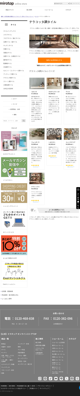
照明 (19, 347)
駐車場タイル (7, 63)
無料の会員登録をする (54, 60)
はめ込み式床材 (8, 88)
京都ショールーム (57, 357)
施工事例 (38, 342)
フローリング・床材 (7, 370)
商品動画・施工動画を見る (10, 295)
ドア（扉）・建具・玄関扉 (7, 360)
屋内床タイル (7, 60)
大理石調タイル (8, 85)
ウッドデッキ (5, 367)
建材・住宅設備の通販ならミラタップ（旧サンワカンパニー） (17, 16)
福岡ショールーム (57, 360)
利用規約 (4, 386)
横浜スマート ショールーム (56, 368)
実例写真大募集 (40, 345)
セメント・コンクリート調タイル (13, 71)
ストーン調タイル (8, 81)
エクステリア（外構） (8, 364)
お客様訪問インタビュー (40, 353)
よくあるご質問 (7, 298)
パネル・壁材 (22, 355)
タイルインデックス (9, 31)
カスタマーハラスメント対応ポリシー (14, 388)
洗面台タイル (7, 53)
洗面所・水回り (6, 347)
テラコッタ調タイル (9, 78)
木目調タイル (7, 67)
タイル (36, 16)
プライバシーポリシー (44, 386)
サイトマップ (44, 388)
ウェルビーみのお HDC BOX (57, 372)
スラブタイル (7, 35)
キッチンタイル (8, 45)
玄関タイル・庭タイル (10, 42)
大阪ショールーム (57, 348)
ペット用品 (21, 349)
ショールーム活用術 (58, 342)
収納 (2, 373)
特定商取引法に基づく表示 (26, 386)
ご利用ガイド (33, 388)
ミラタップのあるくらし (40, 349)
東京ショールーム (57, 345)
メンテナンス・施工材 (25, 364)
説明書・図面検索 (7, 291)
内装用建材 (21, 352)
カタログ (68, 10)
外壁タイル (6, 49)
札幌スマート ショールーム (56, 363)
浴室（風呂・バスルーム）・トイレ (7, 356)
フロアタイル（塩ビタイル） (12, 38)
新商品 (3, 344)
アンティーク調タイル (10, 74)
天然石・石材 (22, 361)
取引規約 (12, 386)
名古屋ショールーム (58, 354)
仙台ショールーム (57, 351)
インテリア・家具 (23, 344)
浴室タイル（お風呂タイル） (12, 56)
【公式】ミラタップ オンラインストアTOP (18, 334)
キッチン (4, 352)
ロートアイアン (23, 358)
